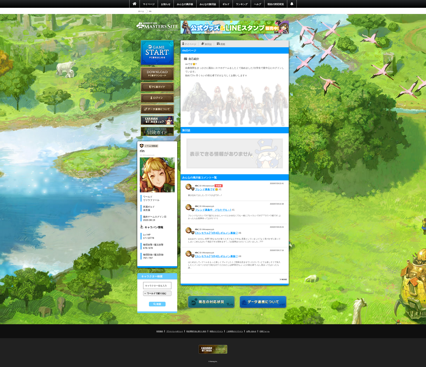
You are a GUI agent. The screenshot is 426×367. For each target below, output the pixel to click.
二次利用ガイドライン (234, 331)
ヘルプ (257, 4)
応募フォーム (265, 331)
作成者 (218, 185)
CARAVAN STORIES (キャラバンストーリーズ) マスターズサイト (157, 26)
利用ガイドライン (216, 331)
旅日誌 (208, 44)
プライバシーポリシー (174, 331)
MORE (284, 279)
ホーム (141, 11)
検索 (158, 304)
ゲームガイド (157, 131)
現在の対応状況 (276, 4)
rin (196, 185)
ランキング (242, 4)
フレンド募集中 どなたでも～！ (213, 210)
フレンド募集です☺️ (206, 189)
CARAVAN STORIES (213, 349)
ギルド (225, 4)
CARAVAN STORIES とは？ (157, 120)
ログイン (157, 98)
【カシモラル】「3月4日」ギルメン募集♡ (216, 233)
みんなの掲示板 (185, 4)
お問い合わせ (251, 331)
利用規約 (159, 331)
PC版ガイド (157, 86)
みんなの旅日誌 (208, 4)
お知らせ (165, 4)
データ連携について (157, 109)
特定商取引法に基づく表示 (196, 331)
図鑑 (222, 44)
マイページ (149, 4)
